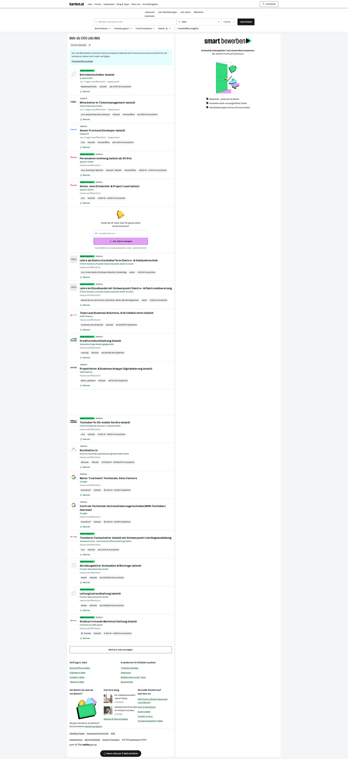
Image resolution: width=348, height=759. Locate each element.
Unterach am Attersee (92, 325)
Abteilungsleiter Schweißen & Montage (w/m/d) (110, 565)
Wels (97, 38)
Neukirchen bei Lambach (98, 114)
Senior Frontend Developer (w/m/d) (102, 130)
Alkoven (85, 462)
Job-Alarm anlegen (122, 241)
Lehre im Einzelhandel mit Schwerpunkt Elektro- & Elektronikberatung (126, 288)
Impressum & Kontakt (98, 733)
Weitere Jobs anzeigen (121, 649)
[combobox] (135, 22)
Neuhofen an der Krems (93, 300)
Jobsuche (150, 12)
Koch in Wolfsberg (147, 707)
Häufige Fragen (77, 733)
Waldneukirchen (89, 86)
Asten (84, 577)
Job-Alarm (185, 12)
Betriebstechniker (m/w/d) (97, 74)
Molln (95, 272)
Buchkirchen (127, 682)
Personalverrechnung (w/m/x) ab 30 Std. (106, 158)
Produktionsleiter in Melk (150, 721)
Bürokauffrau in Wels (80, 668)
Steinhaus (126, 672)
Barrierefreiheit (92, 739)
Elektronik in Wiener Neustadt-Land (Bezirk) (153, 701)
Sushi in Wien (144, 711)
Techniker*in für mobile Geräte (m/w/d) (105, 422)
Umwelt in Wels (77, 677)
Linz (83, 114)
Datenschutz (76, 739)
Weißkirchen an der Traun (133, 677)
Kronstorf (86, 490)
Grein (89, 272)
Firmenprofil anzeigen (82, 61)
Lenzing (84, 352)
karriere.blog (111, 690)
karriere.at (144, 693)
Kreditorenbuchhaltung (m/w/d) (100, 340)
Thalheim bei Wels (129, 668)
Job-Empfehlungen (167, 12)
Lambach (90, 380)
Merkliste (198, 12)
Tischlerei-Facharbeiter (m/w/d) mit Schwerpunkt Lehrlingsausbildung (125, 537)
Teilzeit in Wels (77, 682)
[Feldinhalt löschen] (218, 22)
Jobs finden (246, 22)
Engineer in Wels (78, 672)
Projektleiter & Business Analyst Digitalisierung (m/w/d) (116, 368)
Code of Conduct (111, 739)
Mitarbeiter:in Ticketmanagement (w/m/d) (107, 102)
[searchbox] (121, 233)
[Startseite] (78, 4)
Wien (83, 380)
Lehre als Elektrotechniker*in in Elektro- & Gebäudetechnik (119, 260)
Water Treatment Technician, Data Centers (108, 478)
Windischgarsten (130, 300)
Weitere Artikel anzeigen (116, 719)
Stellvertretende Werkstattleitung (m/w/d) (108, 621)
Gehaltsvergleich (93, 726)
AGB (113, 733)
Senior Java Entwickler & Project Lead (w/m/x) (109, 186)
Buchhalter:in (89, 450)
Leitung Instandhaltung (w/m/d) (100, 593)
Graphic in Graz (145, 716)
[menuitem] (104, 29)
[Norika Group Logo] (83, 745)
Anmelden (271, 4)
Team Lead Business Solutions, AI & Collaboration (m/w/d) (116, 313)
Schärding (121, 272)
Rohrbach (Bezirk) (94, 170)
